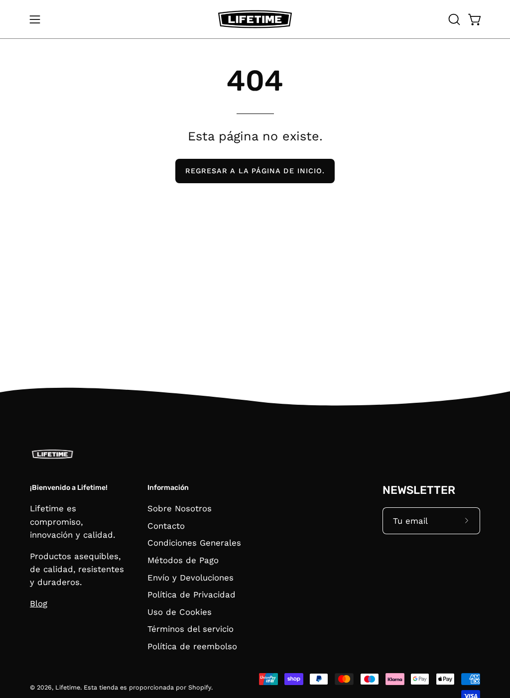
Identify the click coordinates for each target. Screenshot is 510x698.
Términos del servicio (190, 629)
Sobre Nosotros (179, 508)
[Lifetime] (255, 19)
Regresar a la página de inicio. (255, 171)
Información (168, 487)
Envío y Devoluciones (190, 577)
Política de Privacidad (191, 595)
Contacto (166, 526)
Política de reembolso (192, 646)
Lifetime (67, 687)
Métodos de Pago (183, 560)
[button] (453, 19)
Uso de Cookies (179, 612)
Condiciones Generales (194, 543)
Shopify (199, 687)
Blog (38, 603)
